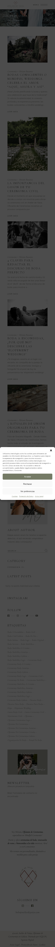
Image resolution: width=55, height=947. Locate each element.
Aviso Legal (39, 496)
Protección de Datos (26, 496)
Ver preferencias (27, 491)
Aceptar (27, 477)
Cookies (15, 496)
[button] (51, 450)
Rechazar (27, 484)
